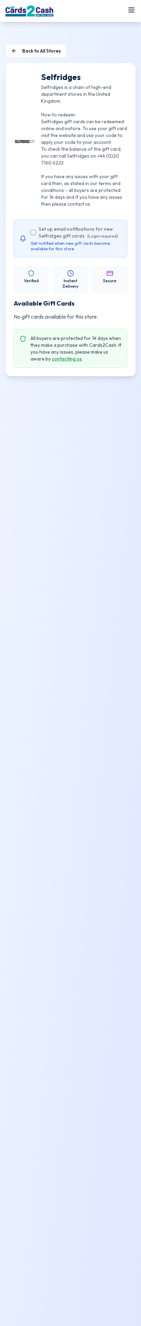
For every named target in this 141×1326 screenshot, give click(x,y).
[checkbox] (33, 232)
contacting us (67, 359)
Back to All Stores (41, 51)
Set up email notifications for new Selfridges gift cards (78, 232)
